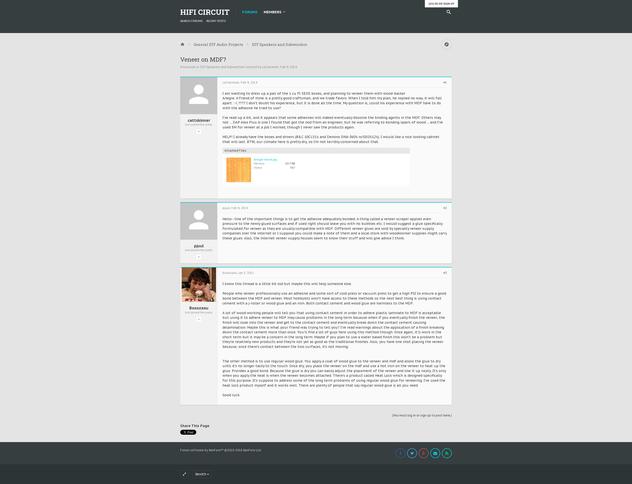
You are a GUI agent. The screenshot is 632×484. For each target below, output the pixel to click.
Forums (249, 12)
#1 (445, 82)
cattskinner (270, 67)
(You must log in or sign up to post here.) (422, 415)
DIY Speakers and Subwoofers (222, 67)
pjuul (199, 245)
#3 (445, 273)
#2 (445, 208)
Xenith (200, 474)
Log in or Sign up (441, 3)
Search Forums (191, 21)
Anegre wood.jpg (265, 159)
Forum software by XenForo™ (220, 450)
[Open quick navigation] (446, 44)
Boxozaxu (198, 307)
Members (272, 12)
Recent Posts (216, 21)
